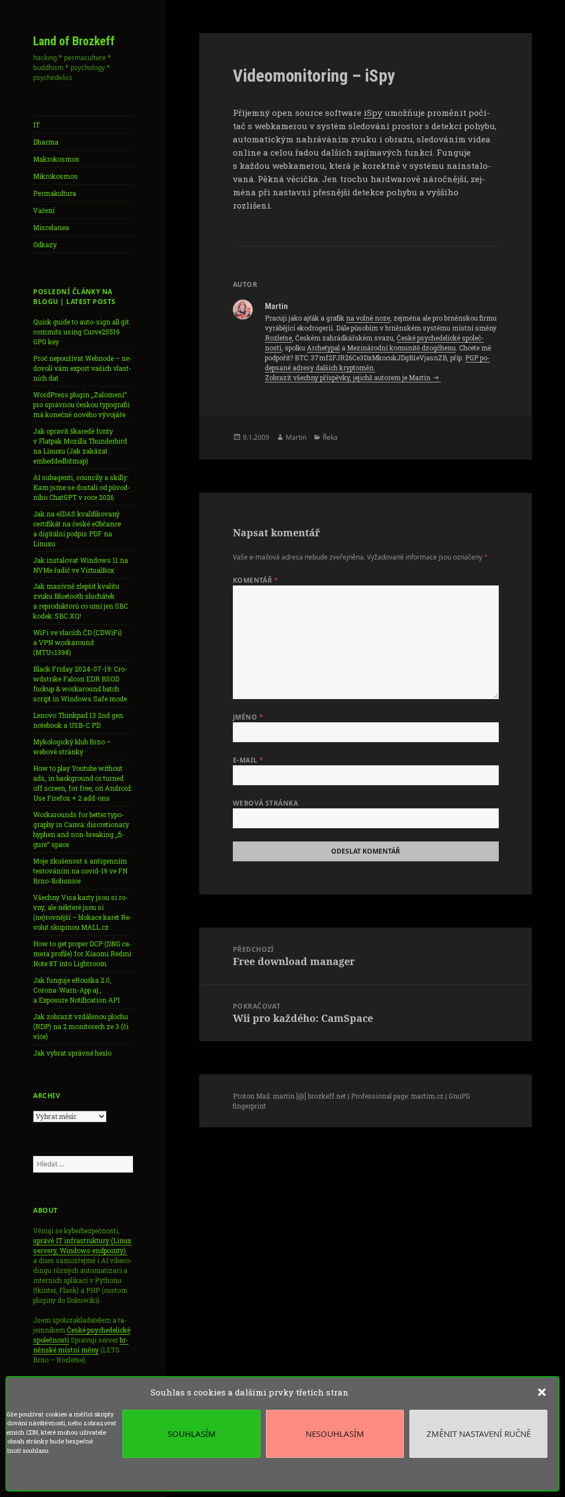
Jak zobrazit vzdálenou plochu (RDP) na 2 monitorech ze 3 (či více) (81, 1026)
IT (36, 124)
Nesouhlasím (335, 1433)
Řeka (330, 437)
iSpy (373, 112)
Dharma (45, 141)
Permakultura (54, 193)
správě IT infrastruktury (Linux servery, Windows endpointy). (82, 1245)
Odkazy (45, 244)
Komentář (256, 580)
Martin (296, 437)
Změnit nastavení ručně (479, 1433)
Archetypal (323, 347)
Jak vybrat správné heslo (72, 1052)
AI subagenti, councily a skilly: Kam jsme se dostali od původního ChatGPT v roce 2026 (81, 487)
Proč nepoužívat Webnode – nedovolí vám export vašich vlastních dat (82, 368)
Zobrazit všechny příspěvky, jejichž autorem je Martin (348, 377)
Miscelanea (51, 227)
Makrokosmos (56, 159)
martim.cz (427, 1095)
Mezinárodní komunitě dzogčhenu (401, 347)
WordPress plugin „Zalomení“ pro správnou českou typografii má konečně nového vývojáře (81, 404)
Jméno (248, 717)
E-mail (248, 760)
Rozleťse (278, 337)
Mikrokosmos (55, 176)
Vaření (44, 210)
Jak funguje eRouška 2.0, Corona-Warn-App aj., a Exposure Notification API (76, 990)
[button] (541, 1392)
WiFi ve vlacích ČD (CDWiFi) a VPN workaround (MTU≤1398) (77, 642)
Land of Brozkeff (74, 41)
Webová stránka (266, 803)
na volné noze (368, 317)
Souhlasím (192, 1433)
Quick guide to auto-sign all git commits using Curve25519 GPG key (81, 331)
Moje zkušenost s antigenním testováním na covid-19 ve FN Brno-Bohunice (80, 870)
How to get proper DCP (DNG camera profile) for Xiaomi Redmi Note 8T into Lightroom (82, 953)
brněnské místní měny (81, 1344)
